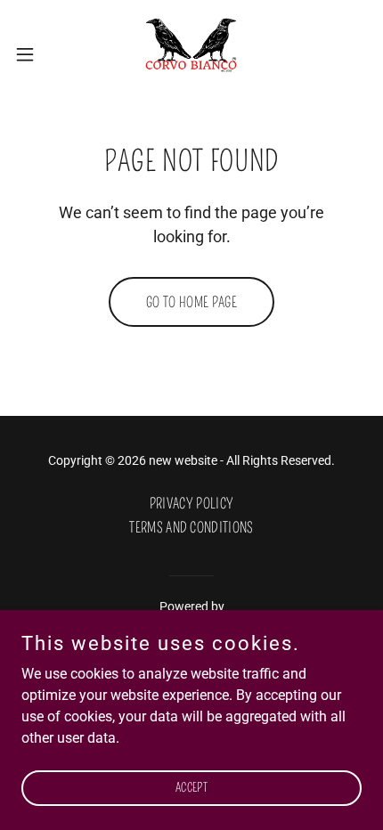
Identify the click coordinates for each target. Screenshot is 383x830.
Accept (191, 787)
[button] (34, 54)
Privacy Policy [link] (191, 503)
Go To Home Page (191, 302)
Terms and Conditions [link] (191, 527)
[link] (191, 54)
